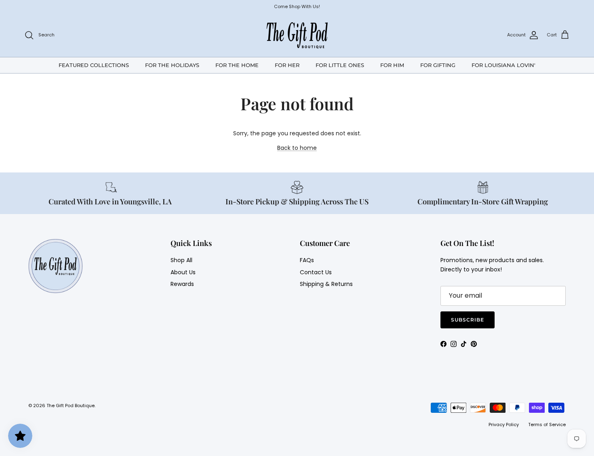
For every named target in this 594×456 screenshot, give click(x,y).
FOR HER (287, 64)
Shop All (181, 260)
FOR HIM (392, 64)
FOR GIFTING (437, 64)
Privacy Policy (504, 424)
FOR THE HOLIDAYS (172, 64)
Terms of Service (547, 424)
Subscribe (467, 320)
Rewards (182, 284)
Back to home (297, 148)
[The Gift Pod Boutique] (297, 35)
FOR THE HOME (237, 64)
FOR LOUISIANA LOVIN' (503, 64)
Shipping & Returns (326, 284)
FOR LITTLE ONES (340, 64)
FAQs (307, 260)
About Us (183, 272)
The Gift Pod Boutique (70, 405)
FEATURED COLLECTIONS (94, 64)
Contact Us (316, 272)
